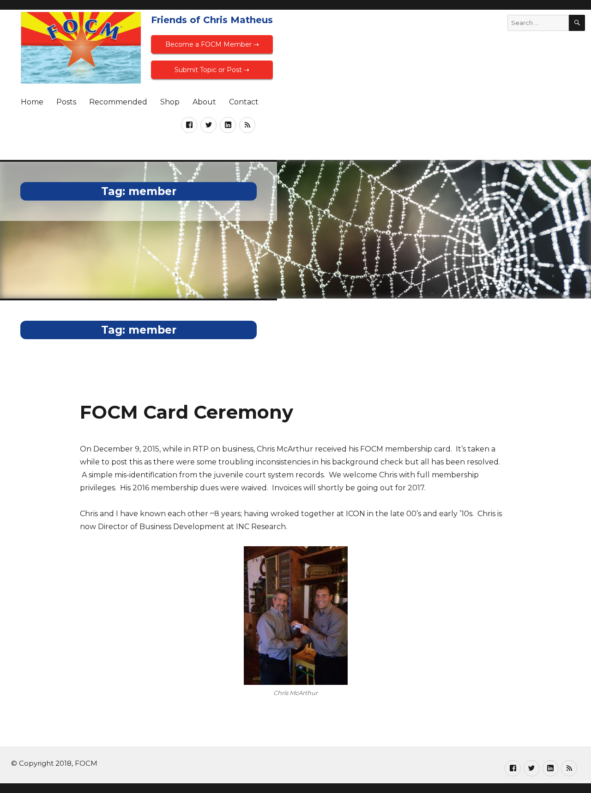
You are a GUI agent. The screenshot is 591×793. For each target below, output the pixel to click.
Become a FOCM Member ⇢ (212, 44)
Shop (170, 102)
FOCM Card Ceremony (186, 412)
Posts (66, 102)
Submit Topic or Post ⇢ (212, 70)
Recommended (118, 102)
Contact (244, 102)
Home (32, 102)
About (204, 102)
